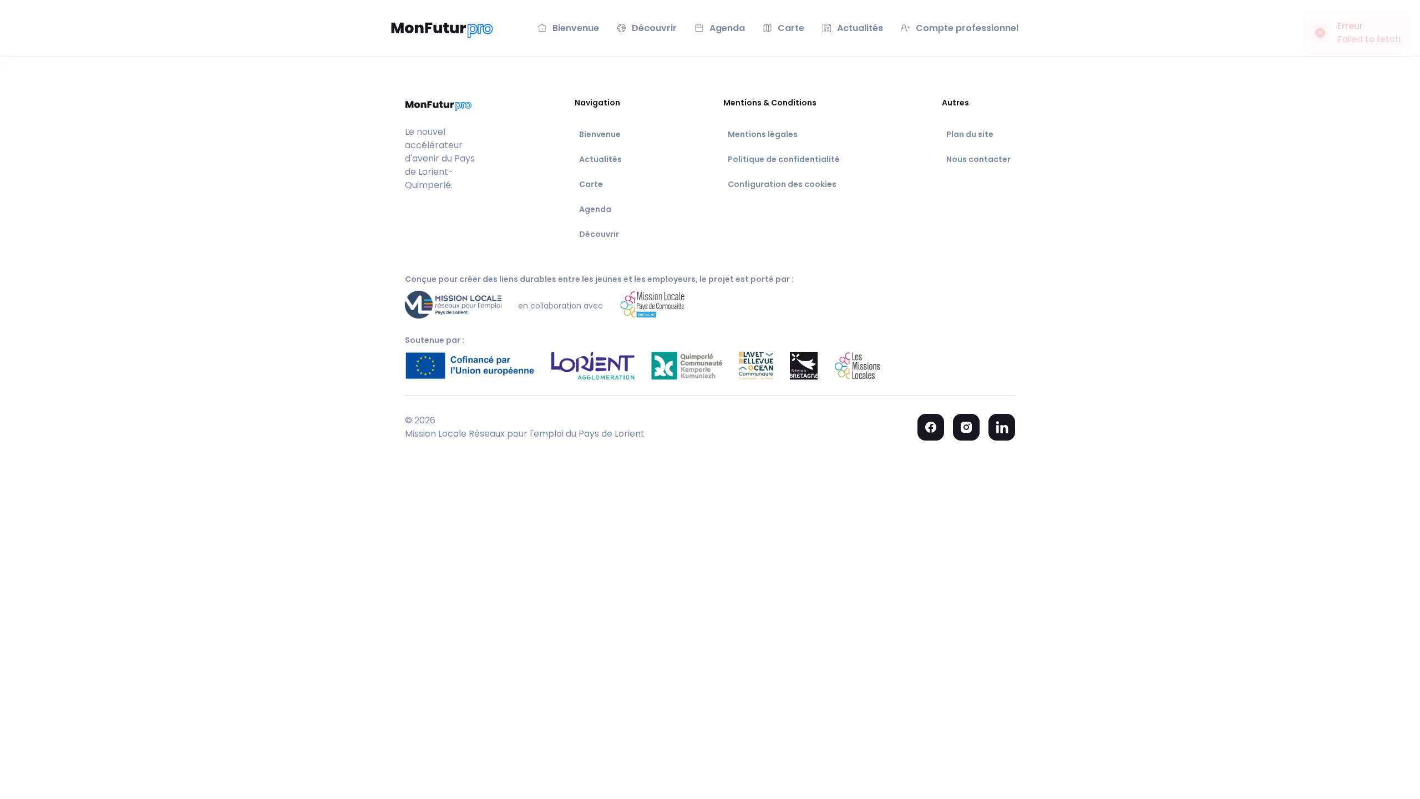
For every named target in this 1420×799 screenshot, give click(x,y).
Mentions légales (763, 134)
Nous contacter (978, 159)
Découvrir (599, 234)
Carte (591, 184)
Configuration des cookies (782, 184)
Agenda (595, 209)
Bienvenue (600, 134)
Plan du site (969, 134)
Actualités (600, 159)
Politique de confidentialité (784, 159)
